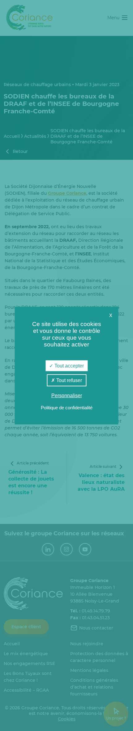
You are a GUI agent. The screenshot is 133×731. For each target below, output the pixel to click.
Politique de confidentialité (66, 407)
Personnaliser (66, 395)
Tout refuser (68, 380)
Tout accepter (68, 365)
